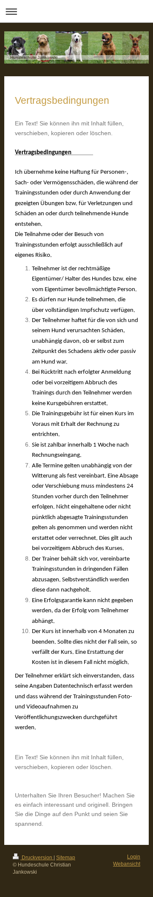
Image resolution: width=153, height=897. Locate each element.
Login (133, 857)
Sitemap (65, 858)
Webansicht (126, 864)
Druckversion (37, 858)
